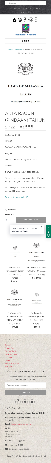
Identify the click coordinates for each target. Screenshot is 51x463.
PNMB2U (15, 456)
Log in (39, 8)
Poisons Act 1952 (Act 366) (17, 197)
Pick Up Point (28, 8)
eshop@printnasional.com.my (21, 424)
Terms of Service (11, 351)
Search (7, 360)
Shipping (8, 357)
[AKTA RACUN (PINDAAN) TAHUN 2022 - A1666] (25, 83)
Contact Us (14, 8)
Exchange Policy (11, 354)
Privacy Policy (10, 348)
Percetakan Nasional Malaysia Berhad (32, 456)
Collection (8, 345)
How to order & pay (12, 363)
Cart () (27, 12)
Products (18, 50)
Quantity (9, 214)
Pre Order (8, 366)
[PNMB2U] (25, 30)
